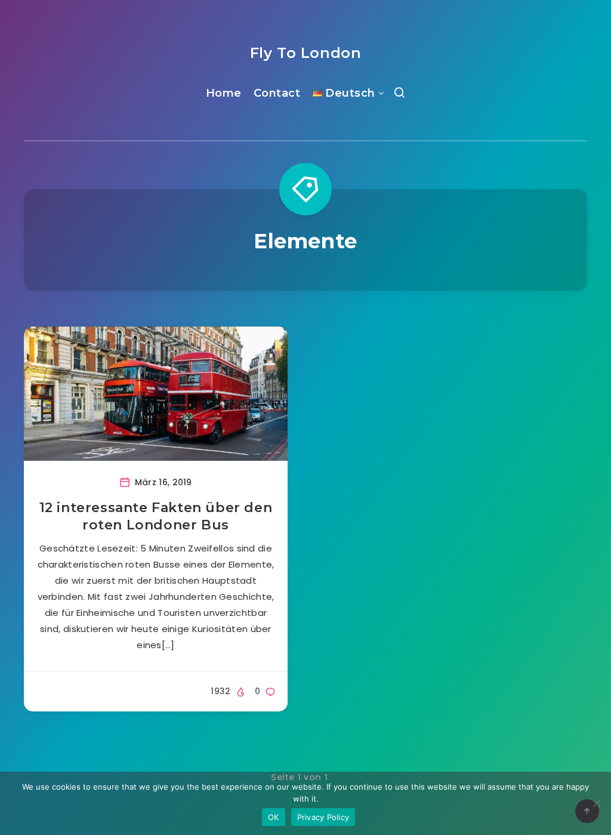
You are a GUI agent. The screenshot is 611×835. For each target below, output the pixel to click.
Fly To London (306, 52)
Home (224, 93)
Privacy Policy (323, 817)
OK (273, 817)
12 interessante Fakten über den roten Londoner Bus (156, 517)
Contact (277, 93)
